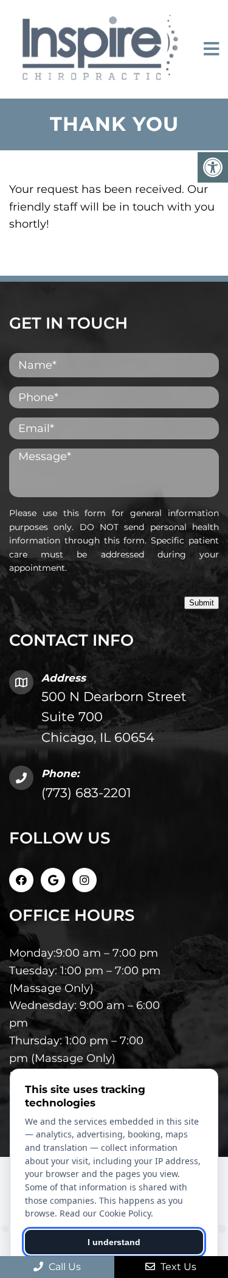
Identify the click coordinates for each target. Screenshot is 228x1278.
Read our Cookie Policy (105, 1213)
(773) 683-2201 (86, 792)
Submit (201, 602)
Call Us (63, 1267)
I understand (114, 1242)
